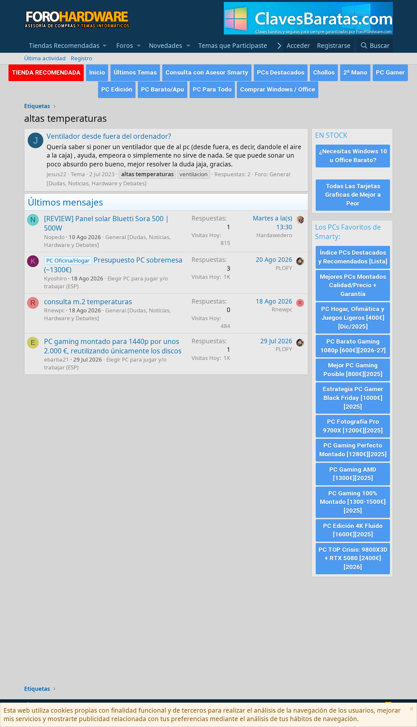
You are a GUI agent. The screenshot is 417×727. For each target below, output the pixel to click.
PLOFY (284, 268)
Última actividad (44, 58)
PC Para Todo (212, 89)
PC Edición (116, 89)
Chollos (324, 72)
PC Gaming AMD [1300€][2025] (352, 474)
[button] (67, 46)
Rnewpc (54, 310)
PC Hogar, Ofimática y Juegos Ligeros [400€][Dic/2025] (352, 317)
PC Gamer (390, 72)
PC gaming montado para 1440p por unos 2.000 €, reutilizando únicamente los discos (112, 346)
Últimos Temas (135, 72)
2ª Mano (355, 72)
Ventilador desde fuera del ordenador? (109, 136)
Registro (81, 58)
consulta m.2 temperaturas (88, 301)
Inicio (97, 72)
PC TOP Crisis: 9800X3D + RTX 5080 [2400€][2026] (353, 558)
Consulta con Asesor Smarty (206, 72)
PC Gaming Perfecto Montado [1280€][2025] (353, 450)
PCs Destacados (280, 72)
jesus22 (56, 174)
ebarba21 (56, 359)
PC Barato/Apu (162, 89)
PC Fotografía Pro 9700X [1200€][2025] (353, 426)
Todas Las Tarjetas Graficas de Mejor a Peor (353, 194)
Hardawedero (274, 235)
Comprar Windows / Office (277, 89)
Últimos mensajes (65, 202)
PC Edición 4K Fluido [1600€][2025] (352, 530)
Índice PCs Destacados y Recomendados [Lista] (352, 257)
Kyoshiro (55, 278)
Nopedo (54, 237)
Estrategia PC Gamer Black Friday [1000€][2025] (353, 397)
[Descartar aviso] (410, 709)
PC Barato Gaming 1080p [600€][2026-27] (353, 346)
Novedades (165, 45)
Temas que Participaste (232, 45)
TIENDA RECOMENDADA (46, 72)
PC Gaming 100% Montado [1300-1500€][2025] (353, 502)
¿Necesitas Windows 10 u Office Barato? (353, 156)
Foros (124, 45)
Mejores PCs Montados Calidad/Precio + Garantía (353, 285)
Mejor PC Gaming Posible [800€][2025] (353, 370)
